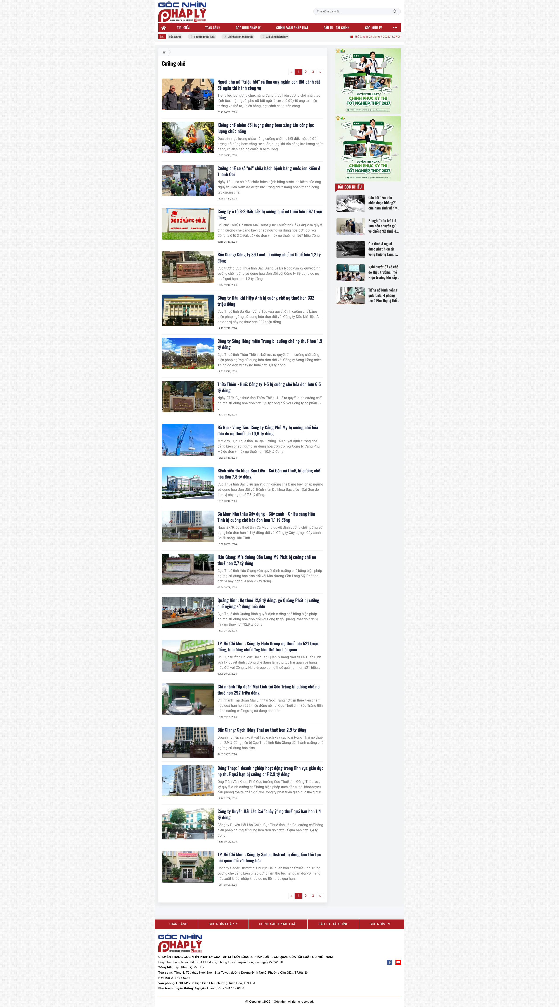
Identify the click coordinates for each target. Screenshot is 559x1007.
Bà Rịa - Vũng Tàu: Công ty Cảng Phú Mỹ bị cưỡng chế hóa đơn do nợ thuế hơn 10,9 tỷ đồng (267, 430)
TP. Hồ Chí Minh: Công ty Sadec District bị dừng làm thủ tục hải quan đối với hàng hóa (269, 857)
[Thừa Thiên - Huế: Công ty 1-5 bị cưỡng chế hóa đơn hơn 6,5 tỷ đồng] (188, 396)
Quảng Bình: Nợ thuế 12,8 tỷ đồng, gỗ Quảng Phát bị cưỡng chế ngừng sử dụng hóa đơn (268, 603)
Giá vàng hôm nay (263, 36)
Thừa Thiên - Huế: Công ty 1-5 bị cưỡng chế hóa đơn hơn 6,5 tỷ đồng (269, 387)
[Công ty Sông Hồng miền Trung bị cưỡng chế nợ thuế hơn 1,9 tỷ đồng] (188, 353)
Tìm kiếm (394, 11)
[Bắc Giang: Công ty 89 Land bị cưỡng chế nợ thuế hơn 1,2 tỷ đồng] (188, 267)
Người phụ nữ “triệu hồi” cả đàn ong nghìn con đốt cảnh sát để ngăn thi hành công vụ (268, 84)
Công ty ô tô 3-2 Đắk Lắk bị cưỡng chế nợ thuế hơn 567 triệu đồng (269, 214)
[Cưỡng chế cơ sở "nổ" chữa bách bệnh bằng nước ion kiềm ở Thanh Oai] (188, 180)
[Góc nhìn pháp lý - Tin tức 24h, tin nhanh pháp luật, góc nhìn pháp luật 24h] (182, 11)
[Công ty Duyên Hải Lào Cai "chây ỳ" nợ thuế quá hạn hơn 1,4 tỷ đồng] (188, 823)
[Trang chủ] (163, 27)
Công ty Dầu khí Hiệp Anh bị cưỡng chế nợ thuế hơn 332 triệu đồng (265, 300)
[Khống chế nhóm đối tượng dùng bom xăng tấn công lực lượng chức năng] (188, 137)
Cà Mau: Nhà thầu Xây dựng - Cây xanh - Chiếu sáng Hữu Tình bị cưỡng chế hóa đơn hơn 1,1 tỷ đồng (266, 516)
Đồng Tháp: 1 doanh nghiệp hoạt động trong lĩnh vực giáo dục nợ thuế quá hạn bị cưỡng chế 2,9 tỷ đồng (270, 771)
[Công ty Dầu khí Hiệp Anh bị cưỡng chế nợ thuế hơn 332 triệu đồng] (188, 310)
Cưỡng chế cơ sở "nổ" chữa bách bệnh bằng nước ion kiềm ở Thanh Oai (268, 171)
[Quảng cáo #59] (368, 81)
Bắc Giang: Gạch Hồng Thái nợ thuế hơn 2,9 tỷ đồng (261, 729)
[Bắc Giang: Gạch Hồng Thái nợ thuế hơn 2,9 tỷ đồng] (188, 742)
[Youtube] (398, 962)
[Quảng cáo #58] (368, 148)
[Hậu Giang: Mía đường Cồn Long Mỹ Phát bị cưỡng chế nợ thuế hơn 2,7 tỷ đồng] (188, 569)
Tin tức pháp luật (190, 36)
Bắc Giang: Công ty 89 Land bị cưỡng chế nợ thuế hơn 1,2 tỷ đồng (269, 257)
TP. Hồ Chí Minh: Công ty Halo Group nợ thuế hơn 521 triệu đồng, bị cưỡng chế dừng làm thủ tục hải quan (267, 646)
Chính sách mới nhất (226, 36)
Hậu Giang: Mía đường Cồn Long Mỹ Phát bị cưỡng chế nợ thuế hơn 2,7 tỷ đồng (266, 560)
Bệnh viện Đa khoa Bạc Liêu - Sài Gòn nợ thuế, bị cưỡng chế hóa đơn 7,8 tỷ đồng (268, 473)
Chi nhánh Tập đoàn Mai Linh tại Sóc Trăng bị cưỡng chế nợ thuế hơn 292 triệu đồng (268, 689)
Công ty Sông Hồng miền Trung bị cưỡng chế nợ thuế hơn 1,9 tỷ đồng (269, 344)
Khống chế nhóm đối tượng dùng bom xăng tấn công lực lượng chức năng (265, 128)
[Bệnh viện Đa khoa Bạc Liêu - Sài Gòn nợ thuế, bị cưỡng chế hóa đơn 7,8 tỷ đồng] (188, 483)
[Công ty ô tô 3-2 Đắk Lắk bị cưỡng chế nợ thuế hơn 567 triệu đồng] (188, 224)
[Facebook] (389, 962)
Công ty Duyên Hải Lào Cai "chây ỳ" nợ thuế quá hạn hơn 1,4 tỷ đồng (269, 814)
